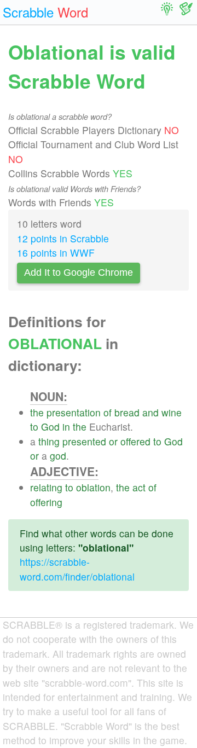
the (37, 412)
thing (49, 441)
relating (46, 487)
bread (127, 412)
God (50, 426)
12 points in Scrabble (63, 238)
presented (84, 441)
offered (135, 441)
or (113, 441)
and (150, 412)
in (66, 426)
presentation (74, 412)
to (34, 426)
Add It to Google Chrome (78, 272)
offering (46, 502)
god (58, 455)
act (139, 487)
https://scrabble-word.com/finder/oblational (77, 569)
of (107, 412)
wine (171, 412)
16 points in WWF (56, 252)
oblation (93, 487)
